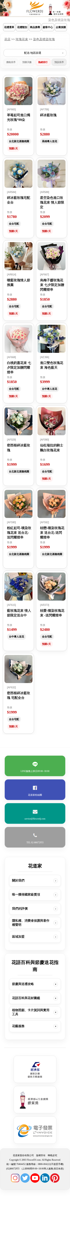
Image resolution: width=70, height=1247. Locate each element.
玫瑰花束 (22, 39)
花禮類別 (22, 27)
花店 (7, 39)
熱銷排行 (43, 62)
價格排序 (11, 62)
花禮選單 (9, 27)
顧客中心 (48, 27)
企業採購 (61, 27)
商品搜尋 (35, 27)
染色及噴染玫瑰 (44, 39)
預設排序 (59, 62)
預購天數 (27, 62)
